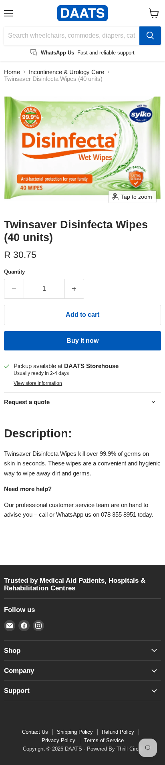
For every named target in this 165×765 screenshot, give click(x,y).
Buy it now (82, 340)
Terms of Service (104, 740)
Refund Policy (118, 732)
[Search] (150, 35)
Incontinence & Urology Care (66, 71)
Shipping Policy (75, 732)
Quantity (14, 272)
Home (12, 71)
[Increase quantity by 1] (75, 289)
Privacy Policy (58, 740)
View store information (38, 383)
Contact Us (35, 732)
